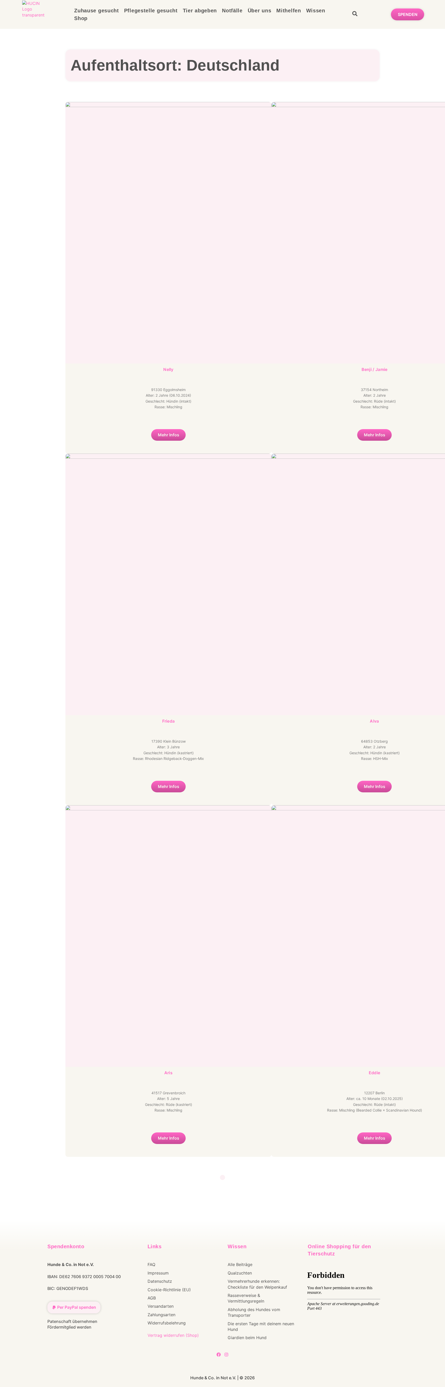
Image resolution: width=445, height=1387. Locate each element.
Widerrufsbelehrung (167, 1322)
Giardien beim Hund (247, 1337)
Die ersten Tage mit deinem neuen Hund (261, 1326)
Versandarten (161, 1306)
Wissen (315, 10)
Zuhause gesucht (96, 10)
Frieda (168, 721)
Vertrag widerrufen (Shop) (173, 1335)
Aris (168, 1072)
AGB (152, 1298)
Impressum (158, 1273)
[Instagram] (226, 1354)
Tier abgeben (200, 10)
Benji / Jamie (375, 369)
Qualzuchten (240, 1273)
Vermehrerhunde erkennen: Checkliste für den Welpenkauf (257, 1284)
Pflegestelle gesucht (151, 10)
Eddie (374, 1072)
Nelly (168, 369)
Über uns (259, 10)
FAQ (151, 1264)
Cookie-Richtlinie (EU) (169, 1289)
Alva (374, 721)
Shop (81, 18)
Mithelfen (288, 10)
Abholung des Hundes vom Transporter (254, 1312)
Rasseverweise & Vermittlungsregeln (246, 1298)
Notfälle (232, 10)
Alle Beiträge (240, 1264)
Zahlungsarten (161, 1314)
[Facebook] (218, 1354)
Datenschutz (160, 1281)
